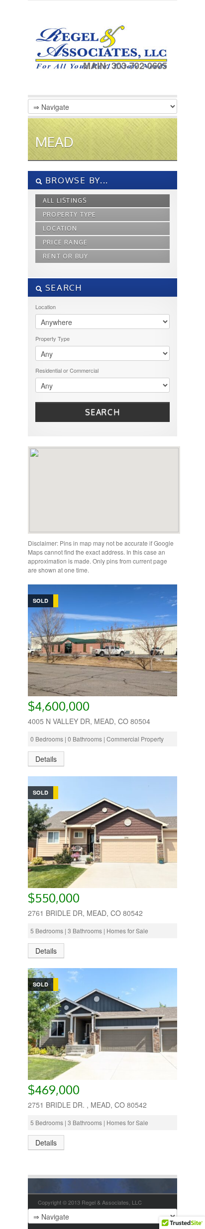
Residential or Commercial (67, 370)
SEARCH (62, 287)
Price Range (65, 242)
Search (102, 412)
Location (60, 228)
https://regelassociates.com (100, 50)
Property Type (70, 214)
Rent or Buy (65, 256)
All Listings (65, 200)
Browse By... (75, 180)
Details (46, 759)
